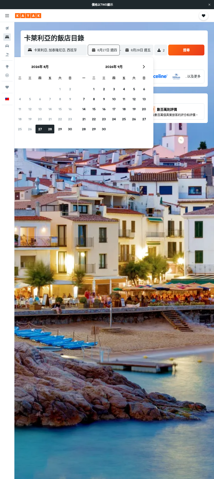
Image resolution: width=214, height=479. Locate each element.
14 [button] (50, 109)
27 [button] (40, 129)
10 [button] (114, 99)
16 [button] (70, 109)
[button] (209, 4)
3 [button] (114, 89)
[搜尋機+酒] (7, 54)
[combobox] (59, 50)
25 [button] (20, 129)
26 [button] (30, 129)
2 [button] (70, 89)
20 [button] (40, 119)
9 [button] (70, 99)
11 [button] (20, 109)
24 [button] (114, 119)
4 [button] (20, 99)
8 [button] (60, 99)
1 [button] (60, 89)
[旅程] (7, 87)
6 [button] (40, 99)
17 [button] (113, 109)
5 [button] (30, 99)
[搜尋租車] (7, 46)
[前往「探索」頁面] (7, 66)
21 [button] (50, 119)
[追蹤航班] (7, 75)
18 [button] (20, 119)
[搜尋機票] (7, 28)
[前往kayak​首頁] (28, 15)
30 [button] (70, 129)
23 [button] (70, 119)
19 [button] (30, 119)
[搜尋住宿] (7, 37)
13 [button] (40, 109)
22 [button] (60, 119)
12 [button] (30, 109)
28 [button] (50, 129)
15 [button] (60, 109)
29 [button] (60, 129)
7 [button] (50, 99)
